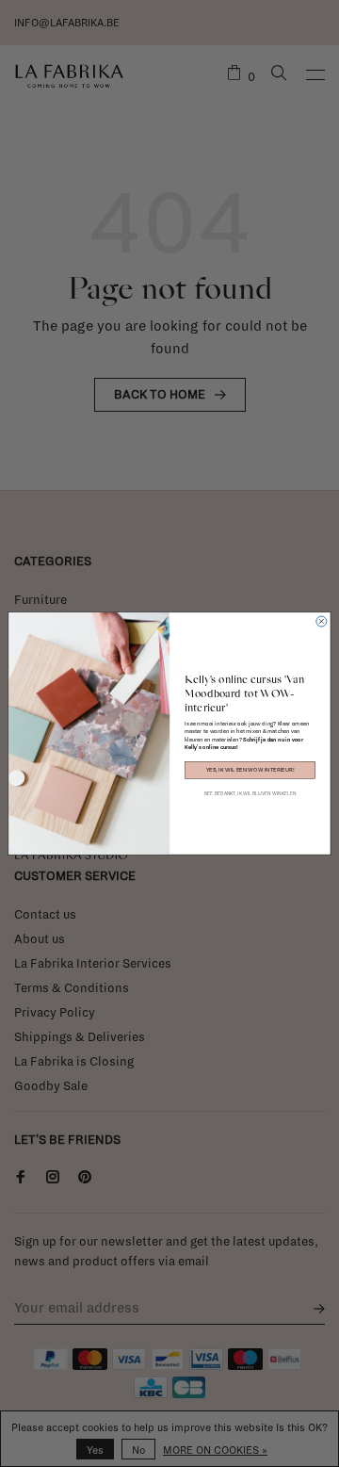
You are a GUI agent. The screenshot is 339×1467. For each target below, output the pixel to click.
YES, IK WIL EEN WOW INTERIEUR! (250, 770)
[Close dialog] (321, 621)
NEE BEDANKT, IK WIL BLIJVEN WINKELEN (250, 793)
